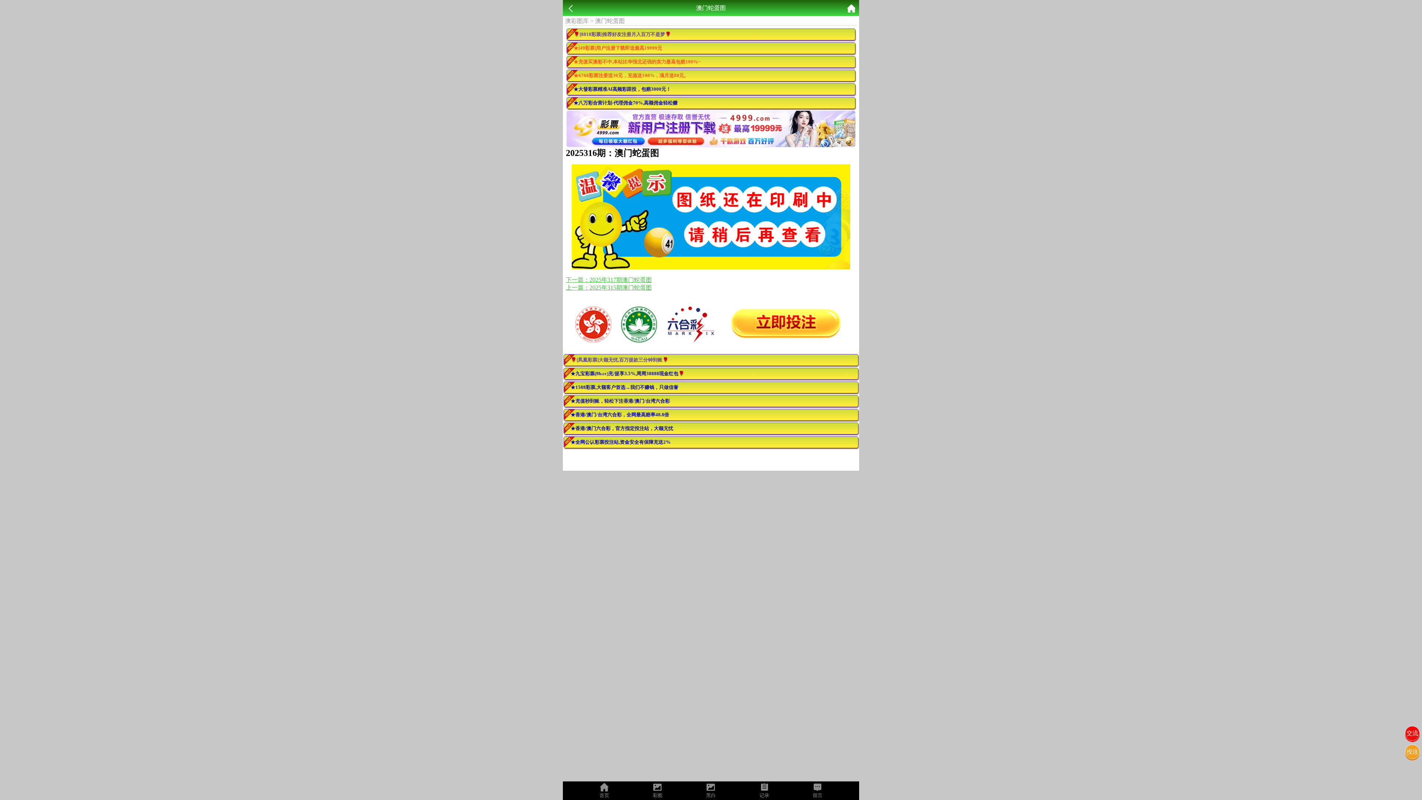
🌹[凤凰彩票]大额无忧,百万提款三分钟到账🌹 (619, 360)
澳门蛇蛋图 (610, 21)
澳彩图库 (577, 21)
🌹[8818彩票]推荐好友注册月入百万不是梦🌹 (622, 34)
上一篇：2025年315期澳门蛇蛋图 (609, 287)
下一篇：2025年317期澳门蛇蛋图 (609, 280)
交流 (1412, 733)
